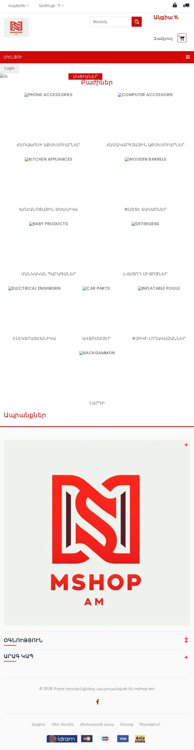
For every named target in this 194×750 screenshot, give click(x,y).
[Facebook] (97, 702)
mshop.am (145, 688)
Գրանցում (149, 724)
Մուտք (126, 724)
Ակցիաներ (85, 76)
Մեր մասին (63, 724)
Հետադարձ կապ (97, 724)
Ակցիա (39, 724)
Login (10, 68)
